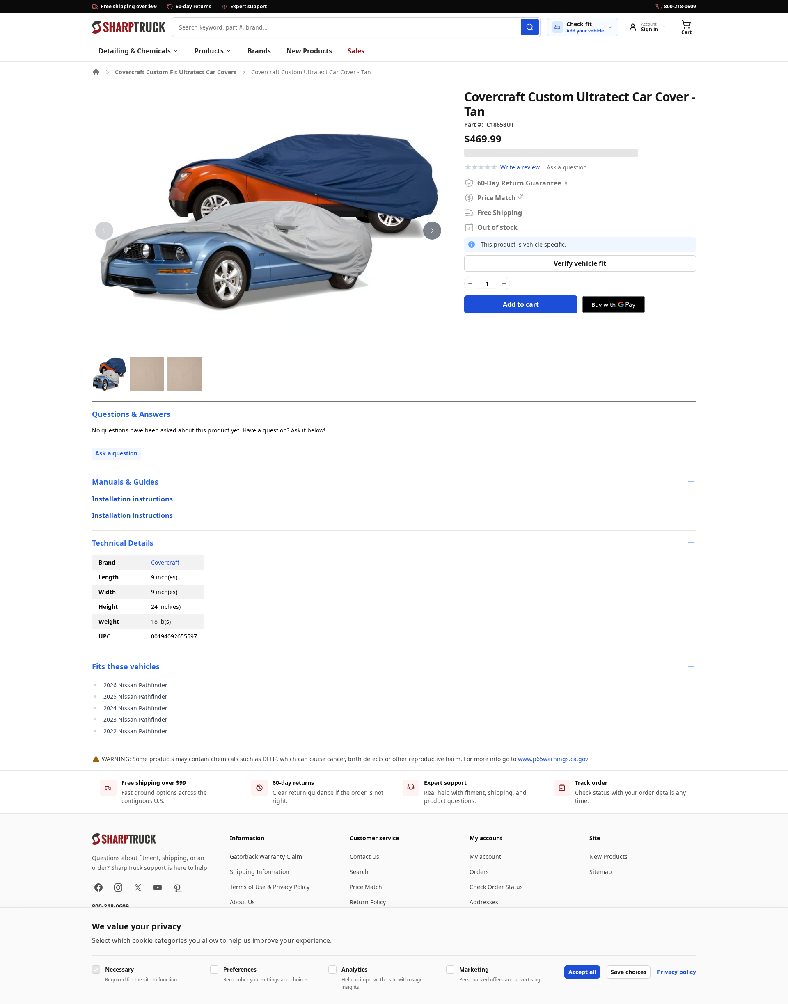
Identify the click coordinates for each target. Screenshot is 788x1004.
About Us (242, 902)
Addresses (484, 902)
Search (359, 872)
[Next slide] (432, 231)
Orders (479, 872)
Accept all (582, 972)
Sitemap (600, 872)
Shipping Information (259, 872)
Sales (356, 50)
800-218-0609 (110, 906)
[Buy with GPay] (613, 304)
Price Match (366, 887)
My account (485, 856)
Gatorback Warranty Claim (266, 856)
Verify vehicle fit (580, 263)
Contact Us (364, 856)
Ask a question (567, 167)
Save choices (628, 972)
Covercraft (165, 562)
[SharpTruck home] (128, 27)
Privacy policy (676, 972)
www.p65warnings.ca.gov (553, 759)
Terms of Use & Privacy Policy (269, 887)
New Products (309, 50)
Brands (259, 50)
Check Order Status (496, 887)
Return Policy (368, 902)
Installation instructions (132, 498)
